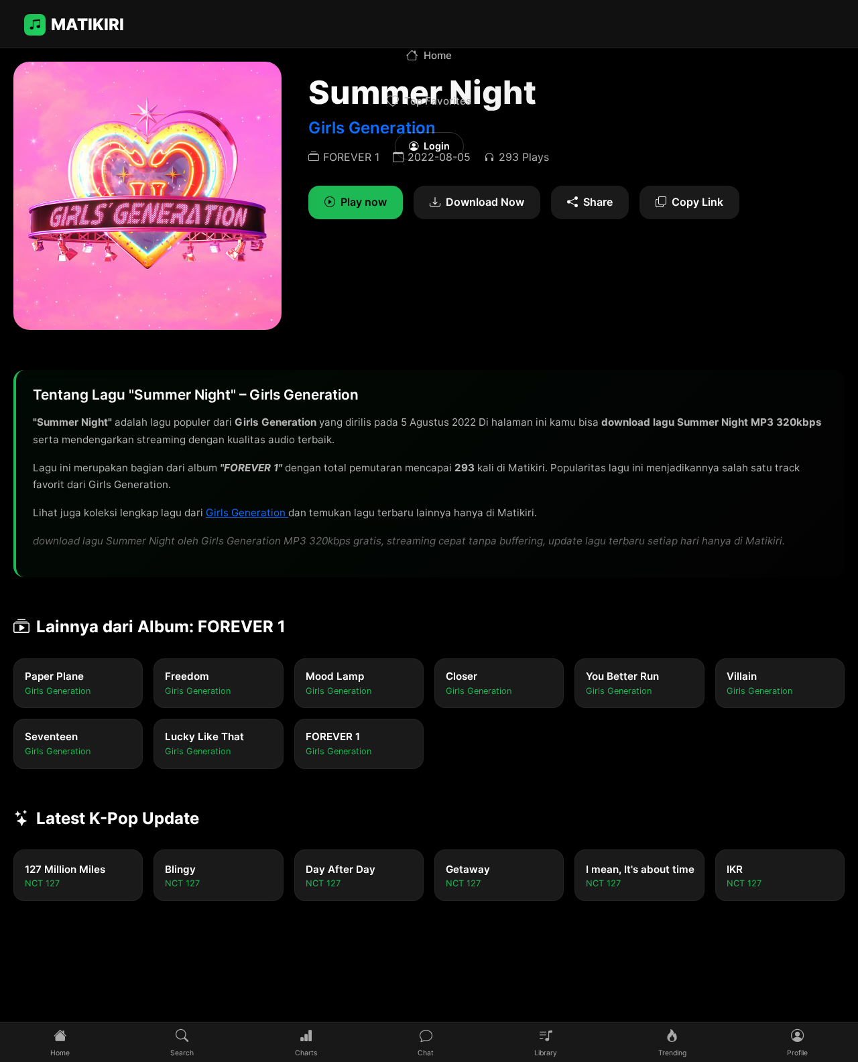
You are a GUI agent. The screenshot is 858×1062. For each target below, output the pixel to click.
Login (437, 146)
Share (598, 202)
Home (438, 55)
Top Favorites (437, 101)
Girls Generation (247, 512)
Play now (364, 202)
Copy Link (697, 202)
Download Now (485, 202)
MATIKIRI (87, 24)
